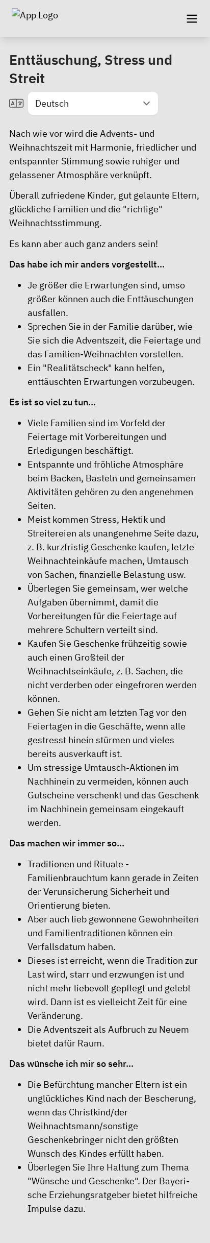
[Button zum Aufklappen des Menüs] (191, 18)
